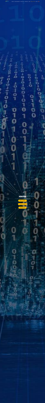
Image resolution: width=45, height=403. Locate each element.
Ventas (34, 1)
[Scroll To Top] (44, 402)
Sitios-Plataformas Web (17, 1)
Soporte (32, 1)
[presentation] (1, 201)
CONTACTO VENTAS (23, 204)
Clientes (29, 1)
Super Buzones (26, 1)
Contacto (37, 1)
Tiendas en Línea (22, 1)
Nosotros (13, 1)
